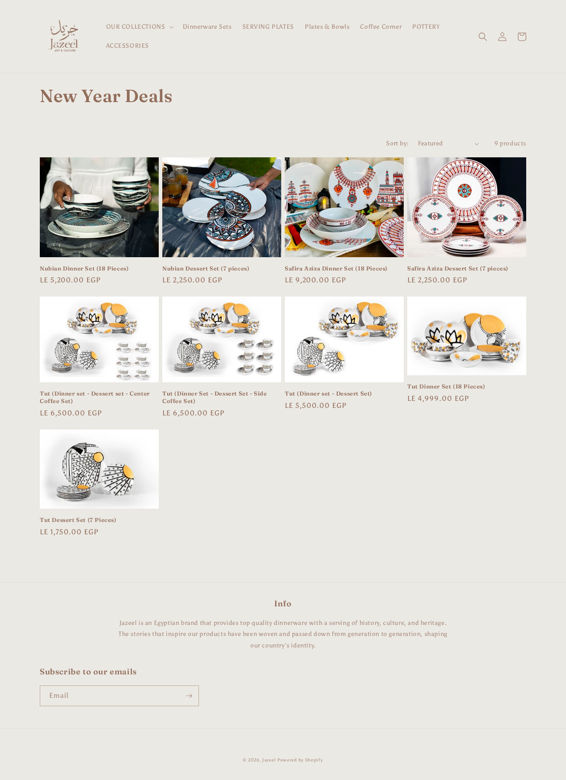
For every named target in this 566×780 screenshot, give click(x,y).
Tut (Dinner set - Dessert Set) (328, 393)
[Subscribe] (189, 695)
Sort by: (397, 143)
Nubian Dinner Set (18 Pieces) (84, 268)
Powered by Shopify (300, 760)
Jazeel (268, 760)
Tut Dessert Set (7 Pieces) (78, 519)
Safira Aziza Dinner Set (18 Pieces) (336, 268)
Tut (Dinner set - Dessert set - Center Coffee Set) (95, 397)
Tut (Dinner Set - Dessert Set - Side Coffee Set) (214, 397)
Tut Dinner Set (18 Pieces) (446, 386)
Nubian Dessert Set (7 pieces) (205, 268)
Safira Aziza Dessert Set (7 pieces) (458, 268)
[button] (139, 27)
